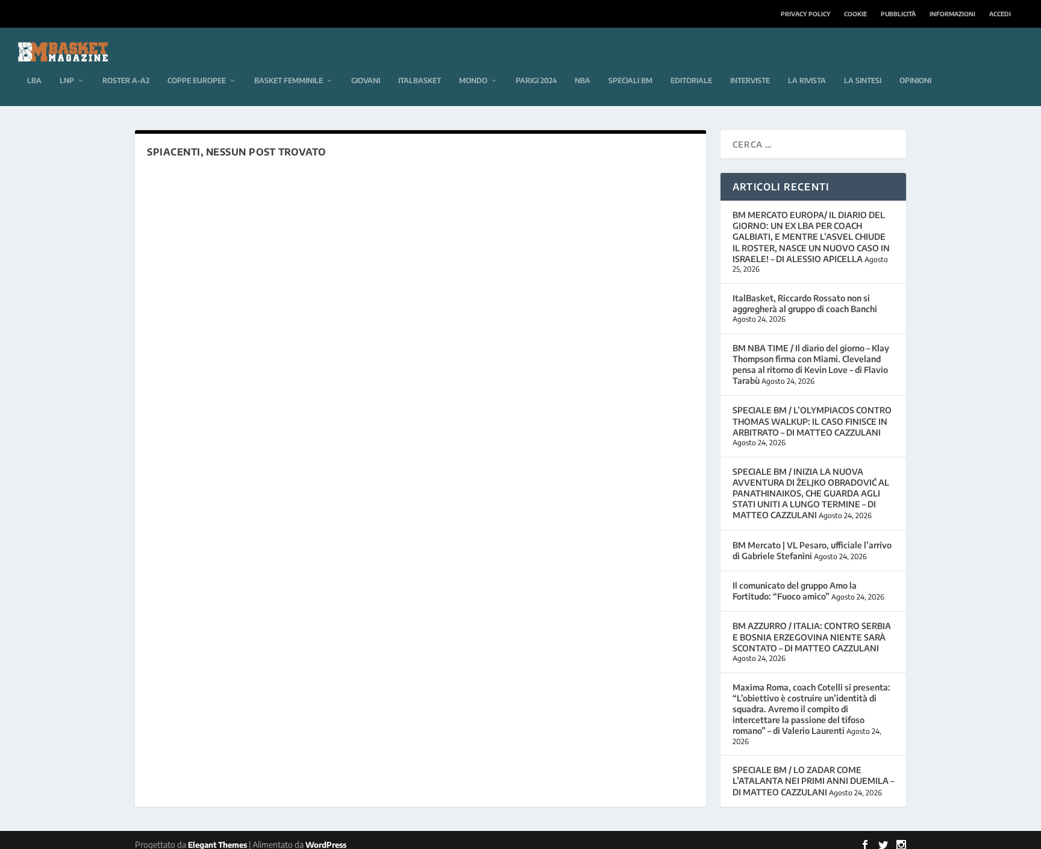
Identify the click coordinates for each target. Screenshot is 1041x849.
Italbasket (419, 80)
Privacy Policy (805, 13)
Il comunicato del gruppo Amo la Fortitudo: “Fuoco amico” (795, 590)
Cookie (855, 13)
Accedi (1000, 13)
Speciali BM (630, 80)
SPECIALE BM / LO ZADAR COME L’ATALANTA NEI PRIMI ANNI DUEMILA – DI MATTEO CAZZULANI (813, 781)
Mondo (473, 80)
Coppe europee (196, 80)
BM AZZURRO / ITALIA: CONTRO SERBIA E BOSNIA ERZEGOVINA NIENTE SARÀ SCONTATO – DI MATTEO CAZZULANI (812, 637)
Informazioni (952, 13)
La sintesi (862, 80)
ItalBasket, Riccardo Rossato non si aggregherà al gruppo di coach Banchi (805, 303)
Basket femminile (288, 80)
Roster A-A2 (125, 80)
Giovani (365, 80)
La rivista (807, 80)
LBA (34, 80)
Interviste (750, 80)
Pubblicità (898, 13)
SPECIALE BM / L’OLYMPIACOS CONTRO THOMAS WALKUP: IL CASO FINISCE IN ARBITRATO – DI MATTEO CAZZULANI (812, 421)
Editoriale (691, 80)
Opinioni (915, 80)
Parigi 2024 (536, 80)
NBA (582, 80)
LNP (67, 80)
